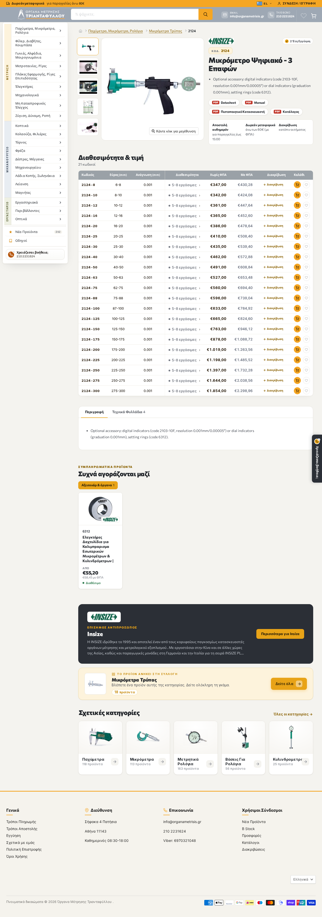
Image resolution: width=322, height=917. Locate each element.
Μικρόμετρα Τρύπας (165, 31)
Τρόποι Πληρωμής (21, 821)
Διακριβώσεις (253, 849)
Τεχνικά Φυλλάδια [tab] (128, 412)
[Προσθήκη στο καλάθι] (297, 184)
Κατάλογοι (250, 842)
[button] (88, 47)
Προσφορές (251, 835)
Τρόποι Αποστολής (21, 828)
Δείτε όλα (284, 684)
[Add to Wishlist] (306, 184)
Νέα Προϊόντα (254, 821)
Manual (255, 103)
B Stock (248, 828)
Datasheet (224, 103)
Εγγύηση (13, 835)
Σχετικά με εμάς (20, 842)
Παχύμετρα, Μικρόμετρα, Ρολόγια (115, 31)
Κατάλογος (287, 112)
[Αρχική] (80, 31)
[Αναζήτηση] (205, 14)
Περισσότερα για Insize (280, 634)
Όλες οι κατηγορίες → (293, 714)
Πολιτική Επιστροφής (24, 849)
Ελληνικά (300, 879)
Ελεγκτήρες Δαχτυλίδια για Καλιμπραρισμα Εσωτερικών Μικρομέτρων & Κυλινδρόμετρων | (98, 549)
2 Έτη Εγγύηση (298, 41)
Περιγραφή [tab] (94, 412)
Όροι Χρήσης (17, 856)
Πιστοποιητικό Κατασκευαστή (239, 112)
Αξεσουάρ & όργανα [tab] (98, 485)
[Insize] (221, 41)
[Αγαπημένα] (303, 15)
